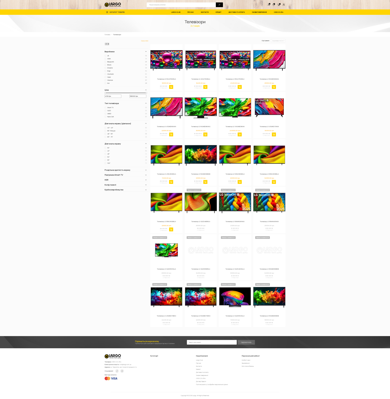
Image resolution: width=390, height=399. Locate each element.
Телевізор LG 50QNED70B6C (200, 316)
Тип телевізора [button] (112, 103)
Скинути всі (144, 41)
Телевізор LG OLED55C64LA (234, 316)
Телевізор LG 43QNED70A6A (269, 126)
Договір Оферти (201, 381)
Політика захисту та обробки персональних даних (212, 384)
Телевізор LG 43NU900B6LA (166, 174)
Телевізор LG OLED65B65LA (200, 269)
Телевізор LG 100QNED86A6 (235, 126)
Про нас (190, 12)
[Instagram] (122, 371)
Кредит (218, 12)
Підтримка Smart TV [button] (114, 175)
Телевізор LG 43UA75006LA (200, 79)
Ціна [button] (107, 90)
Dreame (110, 68)
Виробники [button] (109, 52)
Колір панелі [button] (110, 185)
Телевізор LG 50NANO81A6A (234, 221)
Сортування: (266, 41)
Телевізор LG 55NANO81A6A (269, 221)
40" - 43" (110, 128)
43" (108, 151)
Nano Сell (110, 117)
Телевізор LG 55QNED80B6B (269, 316)
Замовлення (246, 363)
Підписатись (246, 342)
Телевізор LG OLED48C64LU (235, 269)
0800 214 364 (116, 362)
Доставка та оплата (237, 12)
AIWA (109, 59)
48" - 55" (110, 134)
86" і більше (111, 131)
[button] (268, 4)
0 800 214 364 (278, 12)
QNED (109, 114)
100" (108, 163)
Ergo (108, 71)
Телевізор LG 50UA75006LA (166, 79)
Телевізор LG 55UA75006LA (235, 79)
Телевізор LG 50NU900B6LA (235, 174)
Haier (109, 77)
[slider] (105, 93)
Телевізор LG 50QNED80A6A (269, 79)
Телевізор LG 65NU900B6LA (269, 174)
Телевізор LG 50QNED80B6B (200, 174)
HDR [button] (106, 180)
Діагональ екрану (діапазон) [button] (118, 123)
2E (108, 56)
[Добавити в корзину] (171, 87)
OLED (109, 111)
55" (108, 148)
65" (108, 160)
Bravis (109, 65)
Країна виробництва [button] (114, 190)
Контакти (205, 12)
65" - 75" (110, 137)
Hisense (110, 80)
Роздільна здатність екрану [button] (117, 170)
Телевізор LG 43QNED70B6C (166, 316)
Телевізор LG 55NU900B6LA (166, 221)
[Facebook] (117, 371)
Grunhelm (110, 74)
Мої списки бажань (248, 366)
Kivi (108, 83)
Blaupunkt (110, 62)
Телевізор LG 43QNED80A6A (166, 126)
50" (108, 157)
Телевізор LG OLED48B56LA (200, 221)
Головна (107, 35)
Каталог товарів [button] (117, 12)
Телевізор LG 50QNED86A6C (200, 126)
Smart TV (110, 107)
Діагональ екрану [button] (113, 144)
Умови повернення (259, 12)
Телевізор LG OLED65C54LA (166, 269)
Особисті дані (246, 360)
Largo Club (175, 12)
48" (108, 154)
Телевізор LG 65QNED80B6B (269, 269)
